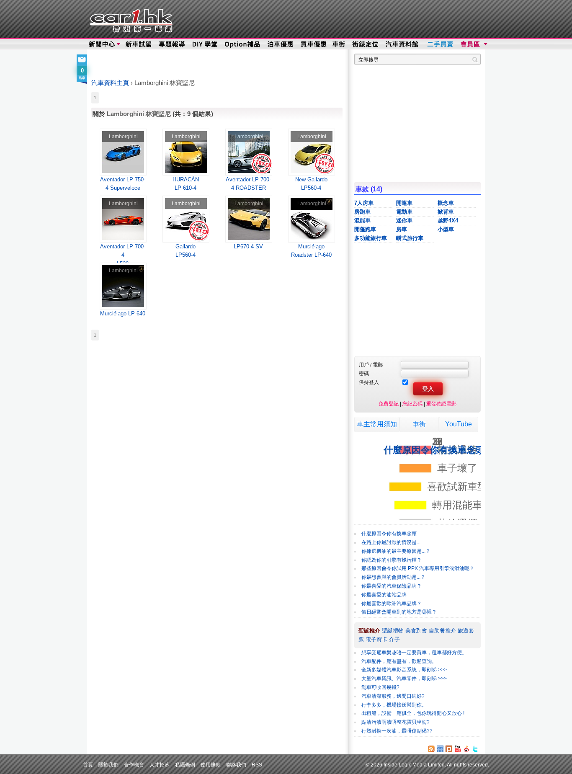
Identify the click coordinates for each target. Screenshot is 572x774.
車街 (338, 44)
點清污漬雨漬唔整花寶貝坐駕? (395, 722)
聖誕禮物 (393, 630)
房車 (401, 229)
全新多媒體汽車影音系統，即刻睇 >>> (404, 670)
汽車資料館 (402, 44)
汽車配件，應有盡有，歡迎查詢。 (399, 661)
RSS (257, 764)
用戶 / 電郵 (371, 364)
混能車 (362, 220)
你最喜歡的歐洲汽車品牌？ (391, 603)
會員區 (473, 44)
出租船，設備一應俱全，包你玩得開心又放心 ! (412, 713)
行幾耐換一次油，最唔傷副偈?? (397, 731)
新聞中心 (102, 44)
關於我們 (108, 764)
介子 (394, 639)
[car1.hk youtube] (457, 749)
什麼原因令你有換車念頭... (390, 534)
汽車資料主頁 (110, 83)
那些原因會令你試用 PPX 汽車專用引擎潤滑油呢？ (417, 568)
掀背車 (446, 212)
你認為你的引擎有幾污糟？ (391, 560)
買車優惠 (313, 44)
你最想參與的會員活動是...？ (393, 577)
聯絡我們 (236, 764)
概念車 (446, 203)
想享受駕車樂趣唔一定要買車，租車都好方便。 (414, 652)
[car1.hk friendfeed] (440, 749)
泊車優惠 (281, 44)
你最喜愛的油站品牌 (384, 595)
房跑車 (362, 212)
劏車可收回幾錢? (380, 687)
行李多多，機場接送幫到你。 (394, 705)
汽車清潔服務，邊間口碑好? (393, 696)
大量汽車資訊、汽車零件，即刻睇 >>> (404, 678)
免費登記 (389, 403)
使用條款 (211, 764)
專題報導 (172, 44)
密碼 (364, 373)
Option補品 (243, 44)
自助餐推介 (442, 630)
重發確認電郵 (441, 403)
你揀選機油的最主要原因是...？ (395, 551)
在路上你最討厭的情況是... (390, 542)
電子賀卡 (376, 639)
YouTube (458, 424)
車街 (419, 424)
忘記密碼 (412, 403)
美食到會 (416, 630)
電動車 (404, 212)
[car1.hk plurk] (449, 749)
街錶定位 (364, 44)
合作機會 (134, 764)
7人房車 (364, 203)
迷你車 (404, 220)
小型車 (446, 229)
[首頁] (130, 19)
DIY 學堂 (205, 44)
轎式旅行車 (409, 238)
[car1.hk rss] (431, 749)
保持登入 (369, 382)
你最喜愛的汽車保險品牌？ (391, 586)
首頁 (88, 764)
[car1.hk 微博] (466, 749)
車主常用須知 (377, 424)
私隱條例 (185, 764)
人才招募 (159, 764)
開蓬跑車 (365, 229)
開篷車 (404, 203)
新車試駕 (139, 44)
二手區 (439, 44)
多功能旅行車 (370, 238)
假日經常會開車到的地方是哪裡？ (399, 612)
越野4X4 (448, 220)
